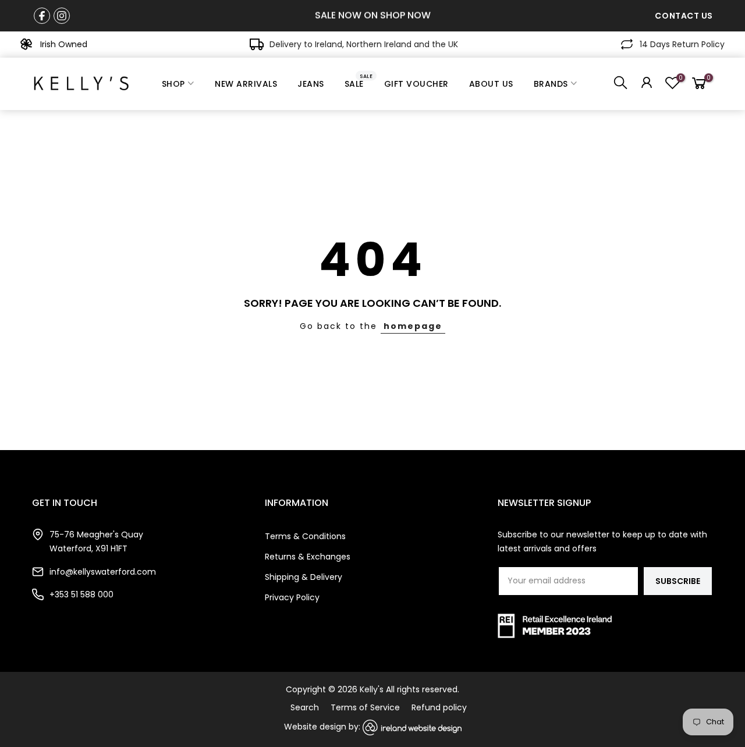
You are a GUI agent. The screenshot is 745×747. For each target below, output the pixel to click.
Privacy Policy (292, 597)
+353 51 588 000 (81, 594)
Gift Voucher (416, 84)
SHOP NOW (405, 15)
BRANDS (551, 84)
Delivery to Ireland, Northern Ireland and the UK (363, 44)
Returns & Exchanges (307, 556)
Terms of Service (365, 707)
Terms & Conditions (305, 536)
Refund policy (439, 707)
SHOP (173, 84)
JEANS (310, 84)
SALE (359, 81)
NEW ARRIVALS (246, 84)
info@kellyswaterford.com (102, 572)
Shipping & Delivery (303, 577)
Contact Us (684, 16)
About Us (491, 84)
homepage (413, 326)
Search (304, 707)
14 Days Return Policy (682, 44)
